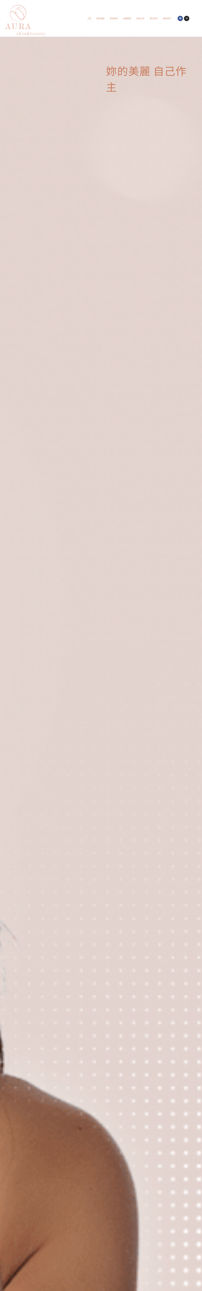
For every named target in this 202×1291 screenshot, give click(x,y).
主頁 (89, 18)
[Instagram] (186, 18)
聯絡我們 (167, 18)
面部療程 (114, 18)
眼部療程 (100, 18)
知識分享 (140, 18)
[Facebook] (180, 18)
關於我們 (154, 18)
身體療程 (127, 18)
